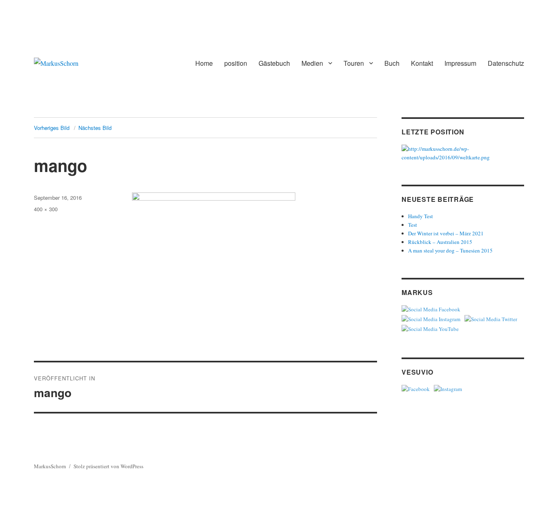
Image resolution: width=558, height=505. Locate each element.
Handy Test (420, 216)
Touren (354, 63)
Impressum (460, 63)
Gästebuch (274, 63)
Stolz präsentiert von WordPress (108, 466)
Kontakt (422, 63)
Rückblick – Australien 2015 (440, 242)
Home (204, 63)
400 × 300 (46, 209)
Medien (312, 63)
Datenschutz (506, 63)
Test (412, 224)
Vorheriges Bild (51, 128)
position (235, 63)
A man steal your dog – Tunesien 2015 (450, 250)
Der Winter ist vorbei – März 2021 (446, 233)
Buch (392, 63)
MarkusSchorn (50, 466)
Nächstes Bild (95, 128)
